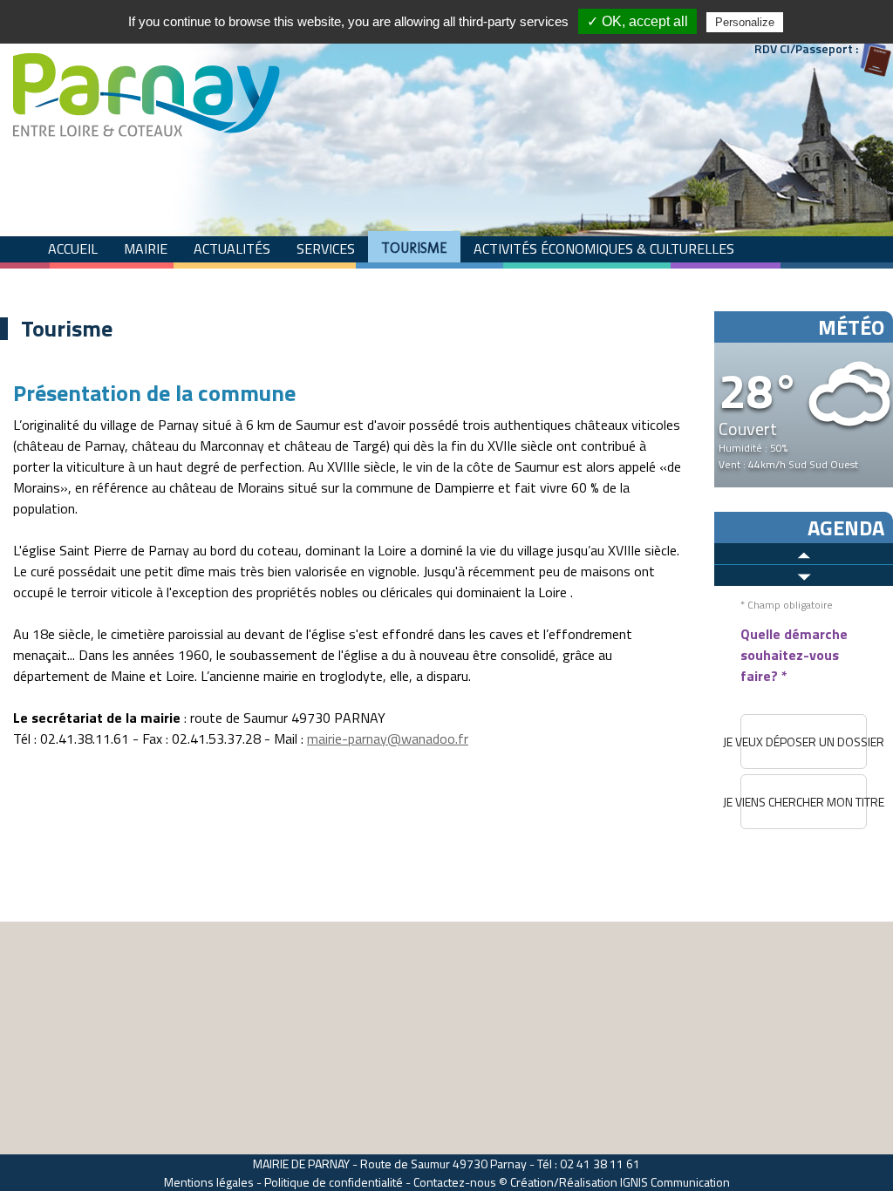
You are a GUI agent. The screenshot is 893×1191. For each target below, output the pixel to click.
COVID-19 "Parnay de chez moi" (335, 279)
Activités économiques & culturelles (604, 248)
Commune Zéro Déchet (126, 279)
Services (326, 248)
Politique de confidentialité (333, 1182)
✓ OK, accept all (637, 21)
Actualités (232, 248)
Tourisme (414, 248)
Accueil (73, 248)
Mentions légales (209, 1182)
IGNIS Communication (675, 1182)
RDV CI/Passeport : (806, 48)
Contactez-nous (454, 1182)
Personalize (744, 22)
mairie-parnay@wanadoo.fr (387, 738)
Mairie (145, 248)
